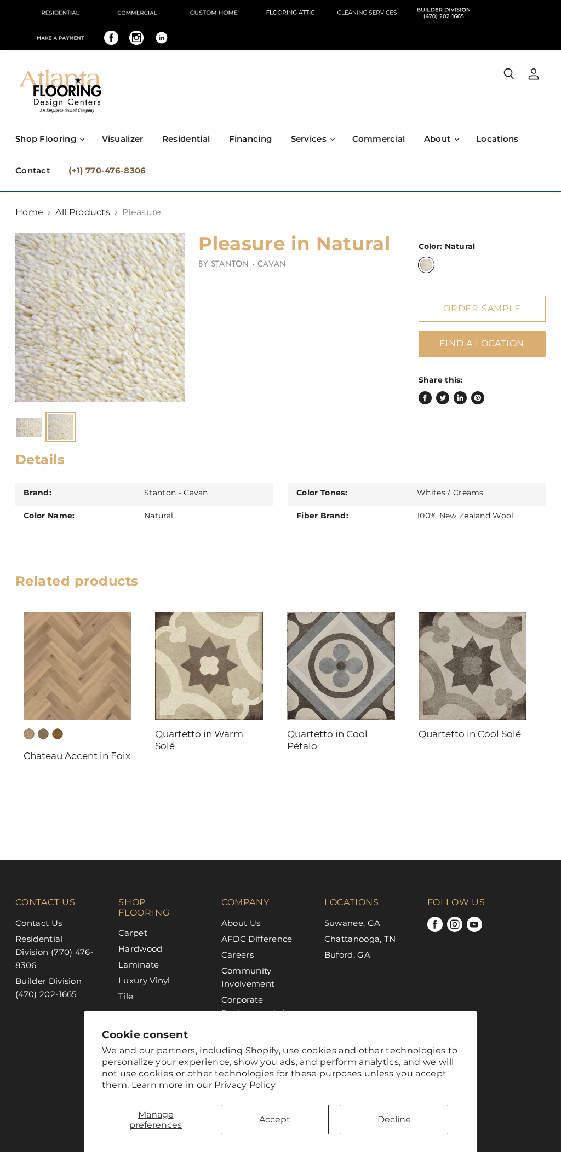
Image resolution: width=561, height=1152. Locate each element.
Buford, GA (347, 955)
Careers (237, 955)
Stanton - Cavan (249, 264)
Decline (394, 1119)
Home (29, 212)
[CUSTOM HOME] (213, 12)
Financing (250, 139)
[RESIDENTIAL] (60, 12)
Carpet (132, 933)
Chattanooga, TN (360, 939)
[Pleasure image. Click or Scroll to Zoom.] (100, 317)
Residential (186, 139)
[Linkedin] (161, 37)
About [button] (438, 139)
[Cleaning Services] (367, 12)
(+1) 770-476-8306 (107, 170)
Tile (125, 996)
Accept (274, 1119)
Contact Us (38, 923)
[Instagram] (136, 37)
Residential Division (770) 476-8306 (54, 952)
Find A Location (481, 343)
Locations (497, 139)
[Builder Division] (443, 12)
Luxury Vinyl (144, 980)
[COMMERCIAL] (137, 12)
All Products (82, 212)
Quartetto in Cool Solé (470, 733)
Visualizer (123, 139)
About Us (241, 923)
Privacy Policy (245, 1085)
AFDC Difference (257, 939)
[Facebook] (111, 37)
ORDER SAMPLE (482, 308)
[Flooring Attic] (290, 12)
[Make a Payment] (60, 37)
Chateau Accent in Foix (77, 755)
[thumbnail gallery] (29, 427)
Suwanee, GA (352, 923)
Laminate (138, 964)
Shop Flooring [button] (46, 139)
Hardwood (140, 948)
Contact (32, 170)
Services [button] (310, 139)
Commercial (378, 139)
